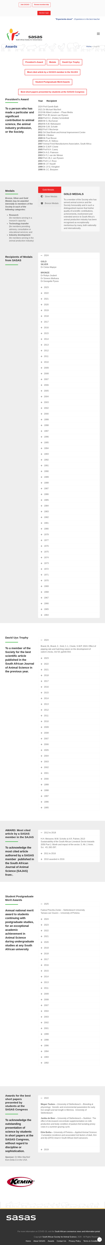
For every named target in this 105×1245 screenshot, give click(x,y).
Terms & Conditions (91, 1241)
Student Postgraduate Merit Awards (52, 82)
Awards (51, 1241)
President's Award (34, 62)
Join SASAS (24, 4)
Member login (44, 13)
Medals (52, 62)
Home (88, 46)
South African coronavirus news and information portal (77, 1231)
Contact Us (61, 1241)
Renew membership (41, 4)
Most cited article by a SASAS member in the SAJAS (52, 72)
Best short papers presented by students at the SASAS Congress (52, 92)
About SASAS (39, 1241)
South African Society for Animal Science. (59, 1237)
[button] (98, 34)
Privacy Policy (75, 1241)
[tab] (49, 189)
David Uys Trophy (71, 62)
